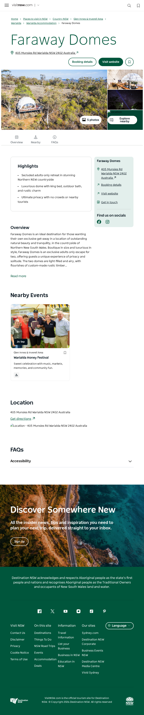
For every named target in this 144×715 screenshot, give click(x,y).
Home (14, 19)
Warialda (16, 23)
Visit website (110, 62)
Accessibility (20, 461)
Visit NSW (17, 625)
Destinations (42, 633)
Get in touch (109, 202)
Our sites (88, 625)
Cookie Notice (19, 652)
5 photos (93, 120)
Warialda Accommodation (41, 23)
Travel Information (66, 635)
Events (38, 652)
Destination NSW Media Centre (93, 664)
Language (119, 625)
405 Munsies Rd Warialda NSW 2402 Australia (45, 53)
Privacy (15, 646)
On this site (42, 625)
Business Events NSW (92, 653)
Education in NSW (66, 664)
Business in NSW (69, 655)
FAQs (54, 142)
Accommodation (45, 659)
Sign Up (19, 541)
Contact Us (17, 633)
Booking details (82, 62)
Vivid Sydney (90, 672)
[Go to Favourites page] (138, 5)
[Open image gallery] (54, 129)
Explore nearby (125, 120)
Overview (17, 142)
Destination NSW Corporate (93, 642)
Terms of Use (19, 659)
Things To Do (42, 639)
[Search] (129, 6)
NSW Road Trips (44, 646)
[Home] (22, 5)
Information (67, 625)
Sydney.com (90, 633)
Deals (38, 665)
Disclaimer (17, 639)
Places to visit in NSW (35, 19)
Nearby (36, 142)
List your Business (64, 646)
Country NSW (60, 19)
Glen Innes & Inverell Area (88, 19)
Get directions (20, 419)
